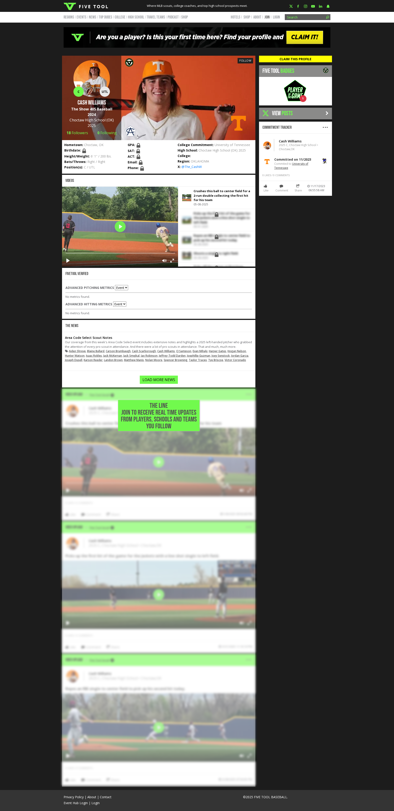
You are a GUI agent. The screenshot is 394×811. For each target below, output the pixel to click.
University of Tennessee (232, 145)
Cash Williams (166, 351)
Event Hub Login (76, 803)
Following (107, 132)
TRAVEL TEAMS (156, 17)
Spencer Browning (175, 360)
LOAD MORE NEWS (159, 379)
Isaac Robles (94, 356)
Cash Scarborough (144, 351)
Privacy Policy (74, 797)
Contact (105, 797)
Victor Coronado (235, 360)
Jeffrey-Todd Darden (172, 356)
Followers (77, 132)
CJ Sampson (183, 351)
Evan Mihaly (200, 351)
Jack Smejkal (131, 356)
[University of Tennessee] (238, 123)
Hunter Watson (75, 356)
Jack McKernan (112, 356)
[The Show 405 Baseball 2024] (129, 62)
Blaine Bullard (95, 351)
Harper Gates (217, 351)
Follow (245, 61)
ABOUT (257, 17)
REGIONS (69, 17)
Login (276, 17)
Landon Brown (113, 360)
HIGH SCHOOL (136, 17)
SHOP (184, 17)
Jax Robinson (149, 356)
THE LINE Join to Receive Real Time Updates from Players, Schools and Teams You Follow (159, 416)
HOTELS (235, 17)
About (91, 797)
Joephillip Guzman (198, 356)
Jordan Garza (239, 356)
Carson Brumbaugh (118, 351)
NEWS (92, 17)
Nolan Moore (153, 360)
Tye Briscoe (215, 360)
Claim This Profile (295, 59)
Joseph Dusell (73, 360)
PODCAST (173, 17)
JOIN (267, 17)
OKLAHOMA (200, 161)
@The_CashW (191, 167)
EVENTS (81, 17)
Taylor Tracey (198, 360)
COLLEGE (120, 17)
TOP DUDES (105, 17)
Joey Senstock (221, 356)
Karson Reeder (93, 360)
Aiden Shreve (77, 351)
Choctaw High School (88, 120)
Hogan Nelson (237, 351)
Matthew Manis (134, 360)
